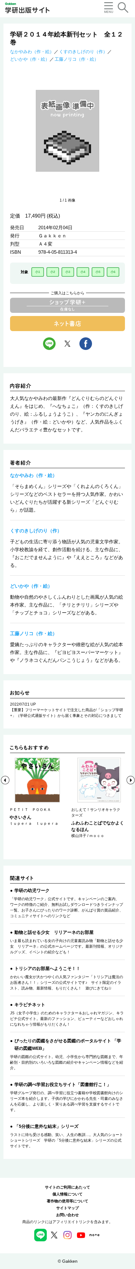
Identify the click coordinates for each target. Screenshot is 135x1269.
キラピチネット (29, 1004)
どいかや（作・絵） (30, 59)
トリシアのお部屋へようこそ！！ (47, 968)
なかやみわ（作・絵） (32, 51)
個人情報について (67, 1194)
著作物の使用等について (67, 1201)
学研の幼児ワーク (32, 890)
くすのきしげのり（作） (83, 51)
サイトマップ (67, 1208)
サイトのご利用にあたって (67, 1187)
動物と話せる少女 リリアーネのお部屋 (54, 932)
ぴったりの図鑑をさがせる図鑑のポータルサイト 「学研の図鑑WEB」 (67, 1044)
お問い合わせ (67, 1215)
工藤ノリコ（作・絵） (77, 59)
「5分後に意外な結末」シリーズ (46, 1126)
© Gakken (68, 1261)
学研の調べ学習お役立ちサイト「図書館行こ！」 (62, 1084)
